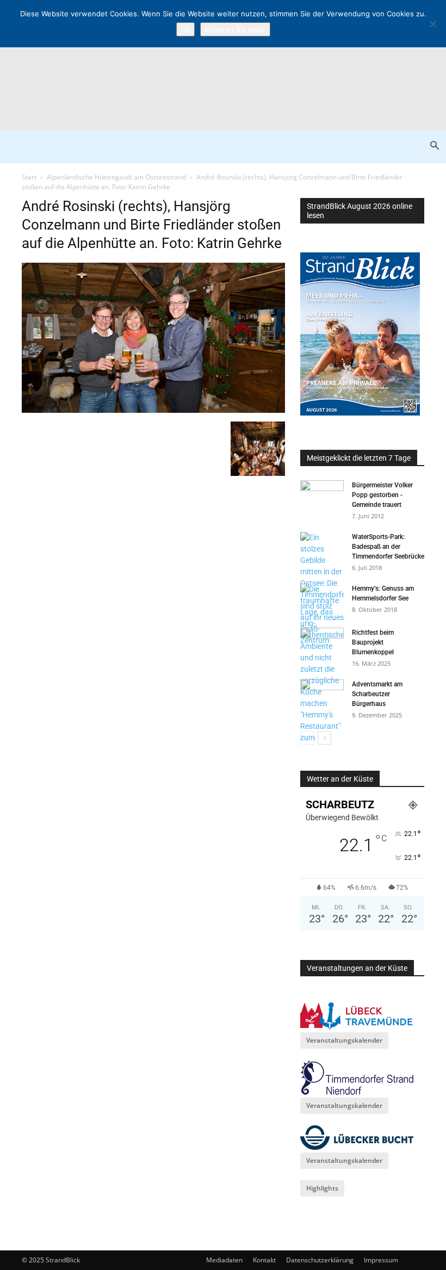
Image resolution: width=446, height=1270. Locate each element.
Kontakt (264, 1260)
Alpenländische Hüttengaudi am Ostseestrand (116, 177)
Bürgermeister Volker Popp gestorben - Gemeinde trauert (382, 495)
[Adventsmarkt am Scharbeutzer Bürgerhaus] (322, 694)
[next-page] (324, 738)
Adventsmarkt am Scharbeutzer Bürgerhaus (377, 694)
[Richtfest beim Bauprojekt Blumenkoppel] (322, 643)
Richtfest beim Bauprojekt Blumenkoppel (373, 642)
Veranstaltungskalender (344, 1040)
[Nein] (432, 23)
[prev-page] (307, 738)
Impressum (381, 1260)
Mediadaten (224, 1260)
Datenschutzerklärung (320, 1260)
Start (29, 177)
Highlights (322, 1188)
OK (185, 29)
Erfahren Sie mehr (235, 29)
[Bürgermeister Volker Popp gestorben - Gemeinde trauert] (322, 495)
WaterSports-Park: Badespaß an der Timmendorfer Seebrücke (388, 546)
